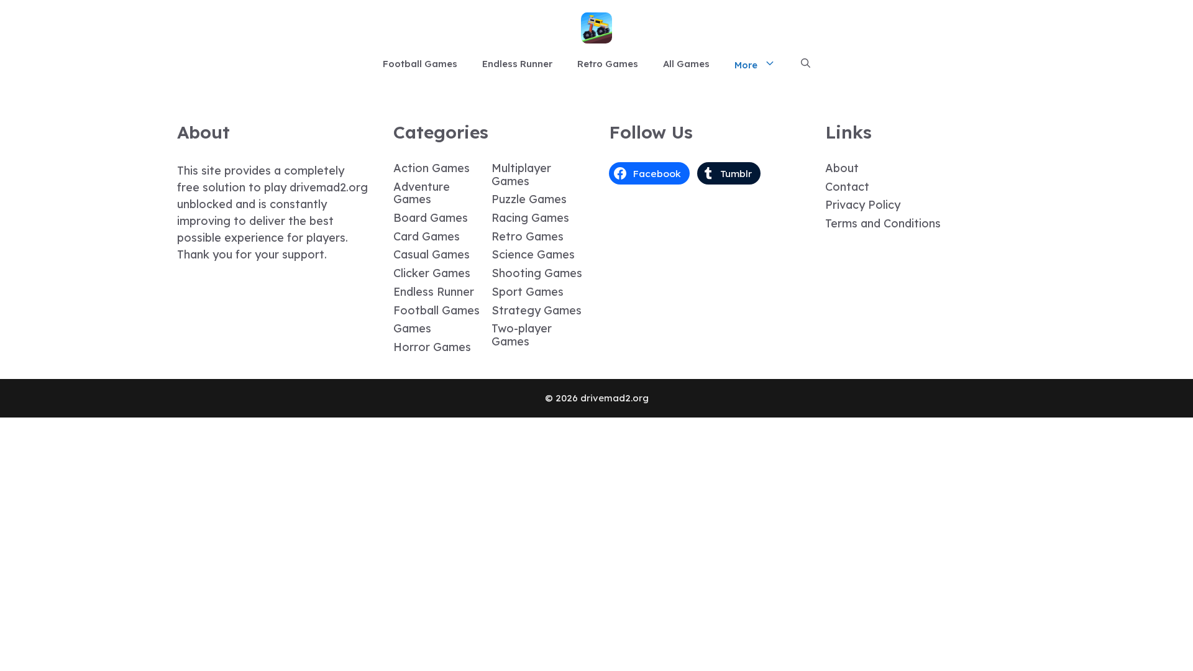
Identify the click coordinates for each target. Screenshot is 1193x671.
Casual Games (431, 254)
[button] (805, 64)
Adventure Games (421, 193)
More (745, 65)
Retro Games (607, 64)
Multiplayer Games (521, 174)
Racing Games (530, 218)
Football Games (420, 64)
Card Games (426, 236)
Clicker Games (431, 273)
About (842, 168)
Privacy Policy (862, 205)
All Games (686, 64)
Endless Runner (517, 64)
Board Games (430, 218)
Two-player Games (521, 335)
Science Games (533, 254)
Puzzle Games (529, 199)
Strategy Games (536, 310)
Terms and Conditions (883, 223)
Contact (847, 187)
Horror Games (432, 347)
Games (412, 328)
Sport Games (527, 292)
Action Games (431, 168)
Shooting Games (536, 273)
